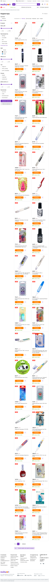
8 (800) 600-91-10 (43, 555)
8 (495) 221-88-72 (44, 557)
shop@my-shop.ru (42, 560)
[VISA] (39, 575)
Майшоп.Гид (12, 7)
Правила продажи (14, 562)
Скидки (12, 567)
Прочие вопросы (4, 565)
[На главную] (5, 4)
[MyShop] (5, 572)
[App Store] (20, 575)
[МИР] (35, 575)
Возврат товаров (14, 565)
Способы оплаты (23, 562)
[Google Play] (28, 575)
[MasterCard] (42, 575)
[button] (3, 35)
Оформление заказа (15, 563)
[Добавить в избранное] (25, 43)
